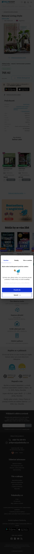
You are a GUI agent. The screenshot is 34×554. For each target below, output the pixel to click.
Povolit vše (17, 290)
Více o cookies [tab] (27, 260)
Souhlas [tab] (6, 260)
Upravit (16, 295)
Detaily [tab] (16, 260)
